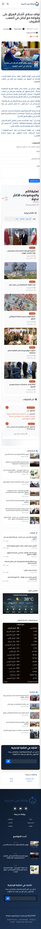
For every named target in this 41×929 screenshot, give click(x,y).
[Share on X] (35, 36)
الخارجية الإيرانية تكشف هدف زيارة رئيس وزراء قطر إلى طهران (21, 251)
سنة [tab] (17, 219)
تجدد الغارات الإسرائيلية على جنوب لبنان (22, 284)
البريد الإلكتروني (35, 158)
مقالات (10, 826)
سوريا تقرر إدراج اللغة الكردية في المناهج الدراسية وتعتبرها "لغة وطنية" (17, 462)
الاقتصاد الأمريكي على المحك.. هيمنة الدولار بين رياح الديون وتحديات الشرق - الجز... (16, 518)
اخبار (30, 819)
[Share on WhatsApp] (33, 36)
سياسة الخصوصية (12, 919)
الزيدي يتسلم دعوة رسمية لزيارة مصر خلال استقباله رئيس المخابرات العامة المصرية (17, 509)
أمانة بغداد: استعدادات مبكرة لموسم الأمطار (22, 385)
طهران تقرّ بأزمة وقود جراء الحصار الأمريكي (16, 454)
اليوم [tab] (34, 219)
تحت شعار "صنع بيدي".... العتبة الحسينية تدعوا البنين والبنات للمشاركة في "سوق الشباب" (15, 870)
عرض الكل (6, 198)
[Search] (8, 4)
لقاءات (10, 822)
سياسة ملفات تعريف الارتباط (24, 921)
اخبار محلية (30, 822)
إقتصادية (6, 29)
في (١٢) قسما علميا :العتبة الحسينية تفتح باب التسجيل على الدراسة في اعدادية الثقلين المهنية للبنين (21, 416)
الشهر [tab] (22, 219)
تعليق (38, 166)
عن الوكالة (33, 919)
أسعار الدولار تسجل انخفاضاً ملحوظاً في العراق (22, 317)
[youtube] (20, 808)
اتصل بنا (12, 921)
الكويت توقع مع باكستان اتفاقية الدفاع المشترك (21, 351)
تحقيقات (10, 819)
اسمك (38, 151)
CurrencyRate (34, 684)
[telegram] (15, 808)
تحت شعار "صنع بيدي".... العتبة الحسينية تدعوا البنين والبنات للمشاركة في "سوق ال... (16, 471)
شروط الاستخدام (23, 919)
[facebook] (26, 808)
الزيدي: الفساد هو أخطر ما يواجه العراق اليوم (16, 482)
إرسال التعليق (34, 180)
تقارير (30, 826)
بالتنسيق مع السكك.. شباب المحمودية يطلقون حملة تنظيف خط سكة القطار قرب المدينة (17, 492)
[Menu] (3, 4)
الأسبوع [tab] (28, 219)
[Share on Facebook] (37, 36)
